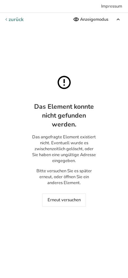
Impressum (111, 6)
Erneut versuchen (64, 200)
